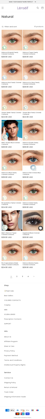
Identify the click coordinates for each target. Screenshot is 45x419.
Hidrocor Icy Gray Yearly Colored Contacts (31, 83)
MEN (5, 310)
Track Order (9, 392)
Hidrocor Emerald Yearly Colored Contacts (10, 53)
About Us (7, 337)
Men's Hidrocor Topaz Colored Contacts (9, 233)
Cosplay (7, 305)
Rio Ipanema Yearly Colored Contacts (11, 203)
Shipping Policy (10, 383)
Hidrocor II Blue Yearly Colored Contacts (9, 173)
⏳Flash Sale (9, 291)
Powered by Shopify (26, 417)
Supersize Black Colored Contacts (31, 233)
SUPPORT (7, 324)
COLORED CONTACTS (12, 300)
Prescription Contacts (12, 319)
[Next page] (34, 276)
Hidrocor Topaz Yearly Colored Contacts (30, 53)
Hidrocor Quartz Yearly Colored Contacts (30, 143)
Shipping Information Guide (15, 397)
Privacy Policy (9, 351)
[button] (2, 8)
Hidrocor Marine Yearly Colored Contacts (30, 263)
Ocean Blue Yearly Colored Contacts (32, 113)
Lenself (19, 417)
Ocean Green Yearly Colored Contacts (11, 113)
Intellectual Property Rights (15, 365)
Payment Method (11, 356)
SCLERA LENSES (9, 314)
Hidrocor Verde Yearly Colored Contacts (30, 203)
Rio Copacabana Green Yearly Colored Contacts (10, 263)
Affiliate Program (11, 341)
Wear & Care (9, 346)
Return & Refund (10, 387)
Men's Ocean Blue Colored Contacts (11, 143)
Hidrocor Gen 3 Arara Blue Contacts (32, 173)
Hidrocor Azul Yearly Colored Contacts (11, 83)
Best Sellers (8, 296)
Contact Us (8, 378)
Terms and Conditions (13, 360)
